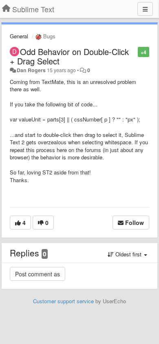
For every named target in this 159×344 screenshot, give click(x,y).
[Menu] (145, 9)
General (19, 36)
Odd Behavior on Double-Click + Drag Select (69, 56)
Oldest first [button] (128, 254)
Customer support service (63, 301)
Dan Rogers (31, 70)
